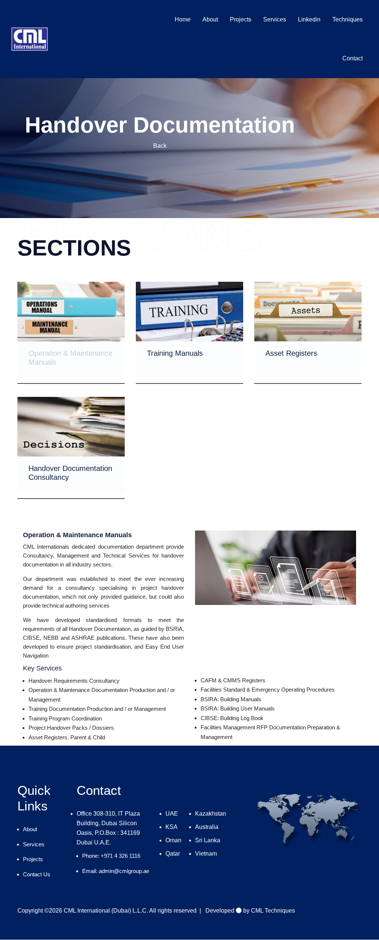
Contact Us (36, 874)
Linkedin (309, 19)
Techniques (347, 19)
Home (183, 19)
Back (160, 146)
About (210, 19)
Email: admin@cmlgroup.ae (115, 871)
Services (274, 19)
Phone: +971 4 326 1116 (111, 856)
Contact (352, 58)
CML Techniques (273, 910)
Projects (240, 19)
